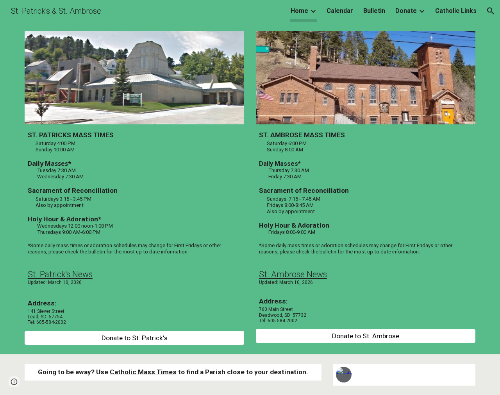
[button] (490, 11)
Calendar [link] (340, 10)
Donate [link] (406, 10)
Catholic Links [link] (456, 10)
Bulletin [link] (374, 10)
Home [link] (299, 10)
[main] (134, 227)
